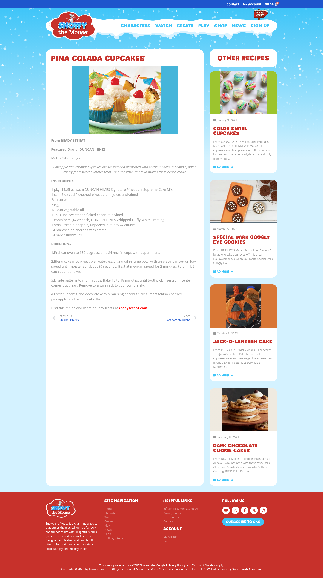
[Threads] (263, 510)
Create (185, 26)
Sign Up (260, 26)
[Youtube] (226, 510)
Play (204, 26)
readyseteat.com (133, 308)
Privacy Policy (176, 565)
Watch (163, 26)
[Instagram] (235, 510)
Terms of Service (203, 565)
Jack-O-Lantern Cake (242, 341)
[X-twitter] (254, 510)
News (239, 26)
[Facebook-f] (244, 510)
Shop (220, 26)
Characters (136, 26)
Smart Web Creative (246, 569)
